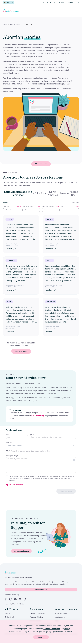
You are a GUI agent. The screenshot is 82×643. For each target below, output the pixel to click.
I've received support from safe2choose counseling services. (30, 451)
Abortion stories (60, 617)
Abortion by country (61, 613)
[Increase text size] (54, 2)
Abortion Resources (16, 24)
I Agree (41, 637)
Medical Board (9, 617)
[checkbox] (7, 476)
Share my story (41, 164)
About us (7, 613)
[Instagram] (10, 599)
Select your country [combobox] (15, 446)
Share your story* (12, 456)
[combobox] (12, 210)
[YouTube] (15, 599)
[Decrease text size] (43, 2)
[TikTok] (25, 599)
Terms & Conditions (52, 629)
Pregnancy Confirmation (37, 613)
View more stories (21, 351)
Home (5, 24)
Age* (8, 434)
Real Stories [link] (29, 24)
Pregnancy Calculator (36, 617)
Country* (9, 443)
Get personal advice (21, 551)
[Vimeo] (20, 599)
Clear (19, 206)
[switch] (7, 450)
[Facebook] (6, 599)
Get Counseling (37, 416)
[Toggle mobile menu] (76, 11)
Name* (32, 434)
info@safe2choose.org (12, 595)
